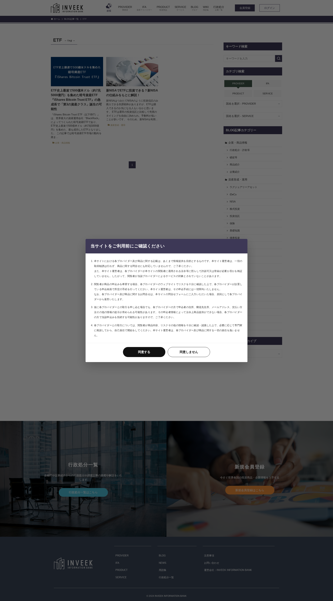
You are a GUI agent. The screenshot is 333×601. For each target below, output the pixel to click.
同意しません (189, 352)
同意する (144, 352)
